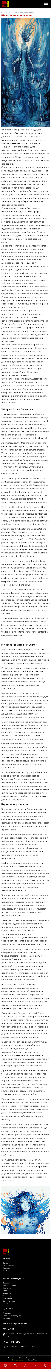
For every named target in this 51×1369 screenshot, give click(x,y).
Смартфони (7, 1298)
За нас (5, 1263)
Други (5, 1303)
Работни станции (9, 1285)
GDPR (5, 1270)
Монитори (7, 1293)
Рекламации (8, 1313)
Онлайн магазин (18, 1360)
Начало (4, 12)
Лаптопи (6, 1290)
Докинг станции (9, 1301)
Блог (11, 12)
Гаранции (6, 1318)
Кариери (6, 1268)
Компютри (7, 1288)
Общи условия (9, 1265)
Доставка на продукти (12, 1316)
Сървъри (6, 1283)
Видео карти (8, 1296)
